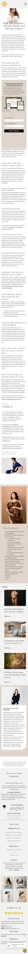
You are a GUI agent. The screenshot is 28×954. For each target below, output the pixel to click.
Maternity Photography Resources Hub (11, 399)
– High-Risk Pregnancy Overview (16, 392)
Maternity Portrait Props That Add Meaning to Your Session (14, 675)
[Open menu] (25, 4)
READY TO (7, 575)
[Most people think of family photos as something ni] (20, 882)
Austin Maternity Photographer (10, 763)
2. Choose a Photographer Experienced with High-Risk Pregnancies (14, 544)
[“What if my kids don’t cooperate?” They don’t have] (7, 896)
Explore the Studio (16, 745)
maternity (11, 417)
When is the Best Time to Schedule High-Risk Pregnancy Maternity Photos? (14, 568)
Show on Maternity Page (21, 761)
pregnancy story (6, 440)
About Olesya (6, 745)
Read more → (8, 616)
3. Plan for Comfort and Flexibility (15, 547)
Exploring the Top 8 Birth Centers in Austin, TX (14, 642)
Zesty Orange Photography (17, 942)
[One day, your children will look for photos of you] (20, 896)
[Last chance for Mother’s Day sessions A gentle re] (7, 882)
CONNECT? (8, 577)
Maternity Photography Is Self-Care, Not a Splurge (14, 610)
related (7, 579)
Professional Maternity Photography (16, 765)
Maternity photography (11, 761)
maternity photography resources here (12, 448)
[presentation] (15, 598)
